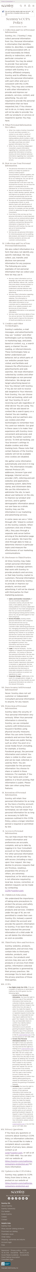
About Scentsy (6, 1206)
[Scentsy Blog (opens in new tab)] (26, 1198)
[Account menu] (24, 6)
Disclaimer (14, 1253)
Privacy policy (16, 1250)
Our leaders (5, 1211)
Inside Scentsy (6, 1214)
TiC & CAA (5, 1253)
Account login (6, 1242)
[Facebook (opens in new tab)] (9, 1198)
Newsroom (5, 1250)
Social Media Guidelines (9, 1255)
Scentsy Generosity (8, 1209)
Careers (4, 1217)
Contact (4, 1219)
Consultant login (7, 1259)
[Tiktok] (16, 1198)
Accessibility (24, 1255)
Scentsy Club (6, 1226)
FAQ (3, 1245)
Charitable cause (7, 1234)
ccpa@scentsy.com (24, 1035)
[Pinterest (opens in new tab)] (19, 1198)
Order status (5, 1237)
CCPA (24, 1250)
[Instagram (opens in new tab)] (12, 1198)
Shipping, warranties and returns (13, 1239)
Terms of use (24, 1253)
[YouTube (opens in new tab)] (23, 1198)
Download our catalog (9, 1231)
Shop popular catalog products (12, 1229)
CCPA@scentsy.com (14, 890)
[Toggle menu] (32, 6)
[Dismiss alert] (32, 11)
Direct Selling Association (10, 1257)
